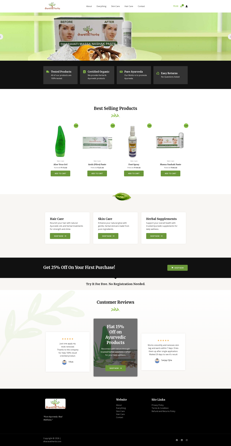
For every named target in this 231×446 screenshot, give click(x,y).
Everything (101, 6)
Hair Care (129, 6)
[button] (177, 268)
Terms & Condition (160, 408)
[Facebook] (177, 440)
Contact (141, 6)
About (89, 6)
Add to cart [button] (60, 173)
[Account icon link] (187, 6)
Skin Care (115, 6)
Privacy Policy (158, 405)
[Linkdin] (182, 440)
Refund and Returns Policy (163, 411)
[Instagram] (187, 440)
